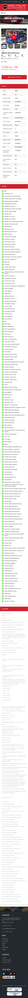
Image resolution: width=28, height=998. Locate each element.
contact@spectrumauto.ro (9, 928)
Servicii (4, 943)
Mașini (3, 945)
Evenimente (5, 941)
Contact (4, 949)
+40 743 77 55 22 (16, 2)
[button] (25, 36)
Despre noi (5, 938)
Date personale (6, 962)
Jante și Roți (5, 947)
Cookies (4, 957)
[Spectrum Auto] (14, 7)
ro (26, 2)
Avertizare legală (6, 960)
